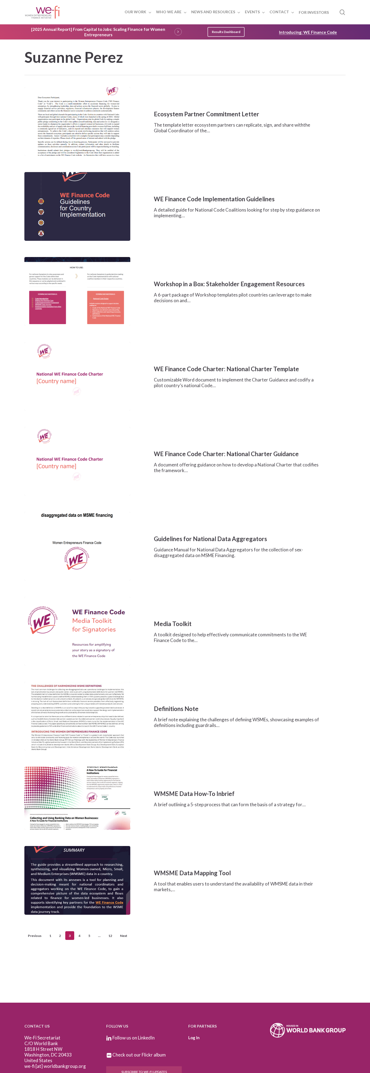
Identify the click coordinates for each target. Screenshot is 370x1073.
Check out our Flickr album (139, 1055)
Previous (34, 936)
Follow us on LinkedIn (133, 1038)
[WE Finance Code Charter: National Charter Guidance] (77, 461)
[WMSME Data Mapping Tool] (77, 880)
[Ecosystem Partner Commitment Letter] (77, 121)
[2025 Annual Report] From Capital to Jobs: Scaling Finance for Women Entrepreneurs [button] (98, 32)
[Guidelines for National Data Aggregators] (77, 546)
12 (110, 936)
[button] (226, 32)
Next (123, 936)
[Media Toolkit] (77, 631)
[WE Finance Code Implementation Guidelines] (77, 206)
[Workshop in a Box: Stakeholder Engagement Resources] (77, 291)
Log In (194, 1037)
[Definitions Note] (77, 716)
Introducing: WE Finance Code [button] (308, 32)
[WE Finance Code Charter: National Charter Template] (77, 376)
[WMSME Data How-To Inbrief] (77, 798)
